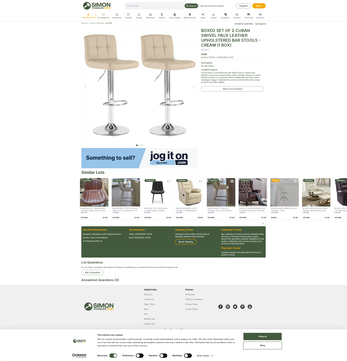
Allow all (262, 336)
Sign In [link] (259, 5)
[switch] (140, 355)
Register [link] (243, 5)
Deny (262, 345)
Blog (146, 309)
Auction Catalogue (97, 23)
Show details (203, 356)
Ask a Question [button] (92, 272)
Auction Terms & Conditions (95, 237)
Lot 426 (109, 23)
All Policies (190, 294)
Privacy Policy (191, 304)
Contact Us (149, 299)
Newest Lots (149, 319)
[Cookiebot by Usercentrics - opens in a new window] (79, 356)
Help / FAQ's (149, 304)
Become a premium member (212, 6)
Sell (145, 314)
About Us (148, 294)
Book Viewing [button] (186, 241)
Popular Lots (149, 324)
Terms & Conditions (194, 299)
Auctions (84, 23)
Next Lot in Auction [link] (232, 88)
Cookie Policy (191, 309)
